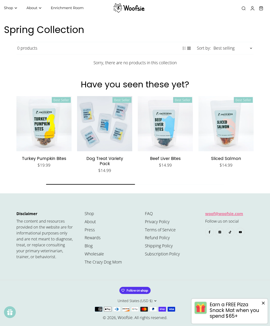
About (90, 221)
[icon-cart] (261, 8)
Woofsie (125, 317)
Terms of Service (160, 229)
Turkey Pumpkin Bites (44, 158)
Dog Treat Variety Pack (104, 161)
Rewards (93, 237)
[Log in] (252, 8)
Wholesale (94, 254)
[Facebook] (209, 232)
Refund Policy (157, 237)
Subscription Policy (162, 254)
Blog (89, 246)
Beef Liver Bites (165, 158)
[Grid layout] (189, 48)
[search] (243, 8)
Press (90, 229)
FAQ (149, 213)
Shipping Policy (159, 246)
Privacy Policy (157, 221)
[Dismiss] (263, 303)
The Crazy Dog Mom (103, 262)
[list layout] (184, 48)
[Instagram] (219, 232)
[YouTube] (240, 232)
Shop (89, 213)
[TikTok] (230, 232)
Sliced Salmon (226, 158)
